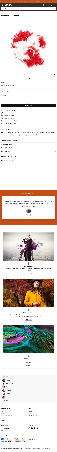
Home (2, 13)
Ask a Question (5, 151)
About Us (30, 411)
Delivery (3, 413)
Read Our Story (28, 273)
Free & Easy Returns (6, 144)
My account (4, 420)
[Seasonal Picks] (28, 293)
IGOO (21, 448)
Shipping (18, 102)
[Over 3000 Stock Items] (28, 339)
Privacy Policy (28, 448)
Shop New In (28, 365)
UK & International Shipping (9, 140)
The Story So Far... (33, 415)
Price (2, 82)
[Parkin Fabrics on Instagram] (29, 428)
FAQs (2, 411)
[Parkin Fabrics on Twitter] (37, 428)
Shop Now (28, 319)
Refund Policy (36, 448)
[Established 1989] (28, 246)
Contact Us (4, 418)
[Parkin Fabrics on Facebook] (32, 428)
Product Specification (7, 147)
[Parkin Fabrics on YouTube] (34, 428)
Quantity (3, 95)
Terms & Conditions (45, 448)
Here (38, 1)
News (29, 413)
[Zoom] (54, 75)
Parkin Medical (32, 418)
